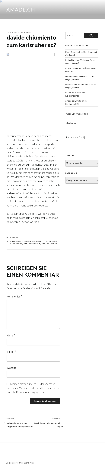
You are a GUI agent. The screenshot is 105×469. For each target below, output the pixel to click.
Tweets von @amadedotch (76, 113)
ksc (44, 244)
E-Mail (11, 351)
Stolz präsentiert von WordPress (20, 462)
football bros (70, 60)
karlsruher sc (32, 244)
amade (27, 32)
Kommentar (14, 296)
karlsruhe (16, 244)
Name (11, 335)
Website (11, 367)
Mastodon (71, 123)
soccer (14, 238)
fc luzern (51, 242)
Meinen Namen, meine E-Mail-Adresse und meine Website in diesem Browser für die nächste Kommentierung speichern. (33, 388)
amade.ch (21, 10)
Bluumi (68, 92)
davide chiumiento (34, 242)
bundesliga (16, 242)
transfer (52, 244)
